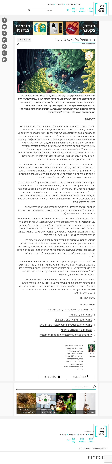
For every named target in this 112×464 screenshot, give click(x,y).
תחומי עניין (70, 4)
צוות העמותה (82, 10)
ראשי (79, 4)
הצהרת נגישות (90, 431)
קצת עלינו (91, 10)
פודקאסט (59, 4)
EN (68, 10)
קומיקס (51, 4)
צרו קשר (73, 10)
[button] (29, 10)
